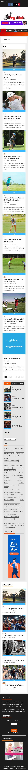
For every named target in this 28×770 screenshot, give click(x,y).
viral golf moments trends (10, 514)
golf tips (6, 475)
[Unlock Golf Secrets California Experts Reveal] (14, 224)
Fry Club (5, 39)
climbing (6, 458)
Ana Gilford (13, 79)
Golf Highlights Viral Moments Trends (10, 702)
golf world (6, 477)
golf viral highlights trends (17, 475)
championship (20, 453)
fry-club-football (8, 468)
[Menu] (2, 34)
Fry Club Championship (9, 470)
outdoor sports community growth (12, 497)
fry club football (7, 472)
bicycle (5, 451)
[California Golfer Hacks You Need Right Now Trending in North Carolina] (14, 183)
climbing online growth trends (11, 460)
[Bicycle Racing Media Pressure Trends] (7, 416)
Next (22, 377)
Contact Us (6, 766)
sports (5, 506)
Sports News (14, 423)
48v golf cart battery (19, 523)
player (21, 499)
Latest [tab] (7, 383)
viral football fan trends (18, 511)
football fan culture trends (17, 465)
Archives (6, 437)
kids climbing (20, 480)
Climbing (13, 405)
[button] (2, 34)
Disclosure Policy (14, 766)
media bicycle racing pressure (11, 485)
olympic (6, 487)
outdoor (21, 494)
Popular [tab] (15, 383)
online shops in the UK (9, 494)
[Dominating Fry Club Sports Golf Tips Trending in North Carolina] (14, 304)
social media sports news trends (11, 504)
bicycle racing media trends (17, 451)
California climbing (8, 453)
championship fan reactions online (12, 455)
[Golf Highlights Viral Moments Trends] (14, 60)
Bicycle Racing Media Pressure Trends (10, 709)
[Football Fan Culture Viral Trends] (7, 398)
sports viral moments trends (10, 509)
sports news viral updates (17, 506)
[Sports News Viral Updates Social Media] (7, 425)
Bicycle (13, 414)
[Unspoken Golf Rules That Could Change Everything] (14, 264)
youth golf (11, 519)
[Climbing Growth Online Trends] (7, 407)
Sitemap (22, 766)
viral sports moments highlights (11, 516)
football (6, 465)
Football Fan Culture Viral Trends (14, 635)
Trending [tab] (22, 383)
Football (13, 396)
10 (18, 377)
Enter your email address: (14, 727)
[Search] (26, 34)
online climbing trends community (12, 492)
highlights (21, 477)
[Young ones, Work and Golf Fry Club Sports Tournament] (14, 141)
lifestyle (21, 482)
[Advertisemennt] (14, 23)
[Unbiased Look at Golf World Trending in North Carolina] (14, 101)
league (5, 482)
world (5, 519)
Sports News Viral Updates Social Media (11, 711)
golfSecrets (20, 472)
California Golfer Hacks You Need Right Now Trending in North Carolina (14, 200)
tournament (7, 511)
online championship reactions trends (12, 489)
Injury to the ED (7, 480)
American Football (19, 448)
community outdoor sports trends (12, 463)
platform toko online (9, 499)
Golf (4, 72)
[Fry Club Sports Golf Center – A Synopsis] (14, 343)
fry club (21, 468)
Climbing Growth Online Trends (14, 660)
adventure (6, 448)
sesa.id (6, 502)
